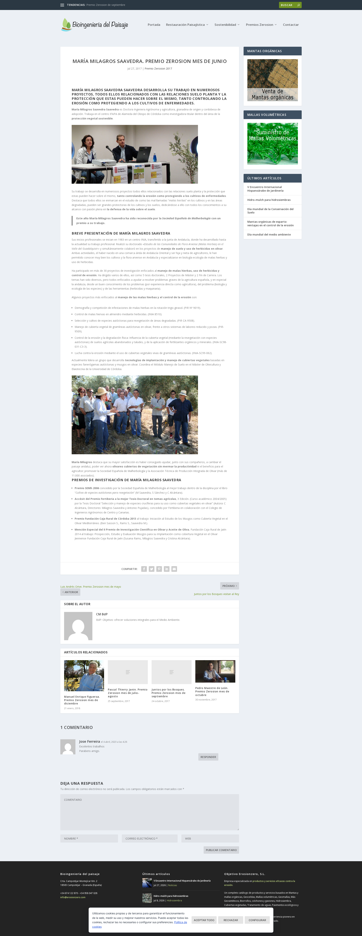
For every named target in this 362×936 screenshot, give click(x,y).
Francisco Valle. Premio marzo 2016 (108, 5)
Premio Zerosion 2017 (158, 68)
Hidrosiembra (174, 900)
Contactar (291, 25)
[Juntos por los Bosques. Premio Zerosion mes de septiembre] (172, 672)
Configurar (257, 920)
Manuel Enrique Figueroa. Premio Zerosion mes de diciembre (82, 700)
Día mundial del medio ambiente (269, 234)
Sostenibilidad (225, 25)
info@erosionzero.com (72, 897)
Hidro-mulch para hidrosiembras (269, 200)
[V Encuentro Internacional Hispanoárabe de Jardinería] (147, 883)
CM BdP (102, 614)
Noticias (172, 885)
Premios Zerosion (259, 25)
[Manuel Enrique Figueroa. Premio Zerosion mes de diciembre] (84, 675)
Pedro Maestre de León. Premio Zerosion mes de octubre (212, 691)
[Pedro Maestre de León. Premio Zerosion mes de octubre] (215, 671)
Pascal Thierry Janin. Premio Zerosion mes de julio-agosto (127, 693)
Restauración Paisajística (185, 25)
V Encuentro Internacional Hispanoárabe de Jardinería (265, 188)
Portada (154, 25)
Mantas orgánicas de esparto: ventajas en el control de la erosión (270, 223)
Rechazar (231, 920)
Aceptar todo (204, 920)
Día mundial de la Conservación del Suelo (270, 210)
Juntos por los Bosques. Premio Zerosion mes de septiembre (168, 693)
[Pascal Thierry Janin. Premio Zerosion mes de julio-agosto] (128, 672)
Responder (208, 757)
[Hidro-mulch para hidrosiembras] (147, 898)
